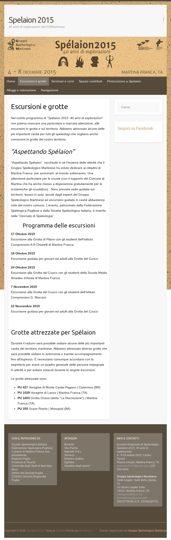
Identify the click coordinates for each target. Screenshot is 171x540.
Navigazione (49, 90)
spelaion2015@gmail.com (133, 465)
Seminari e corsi (62, 81)
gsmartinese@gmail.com (132, 497)
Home (11, 81)
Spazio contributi (90, 81)
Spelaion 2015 (31, 19)
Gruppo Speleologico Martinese (147, 530)
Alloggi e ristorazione (21, 90)
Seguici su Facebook (135, 128)
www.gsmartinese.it (128, 494)
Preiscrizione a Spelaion (124, 81)
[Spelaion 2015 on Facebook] (164, 19)
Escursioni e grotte (33, 81)
